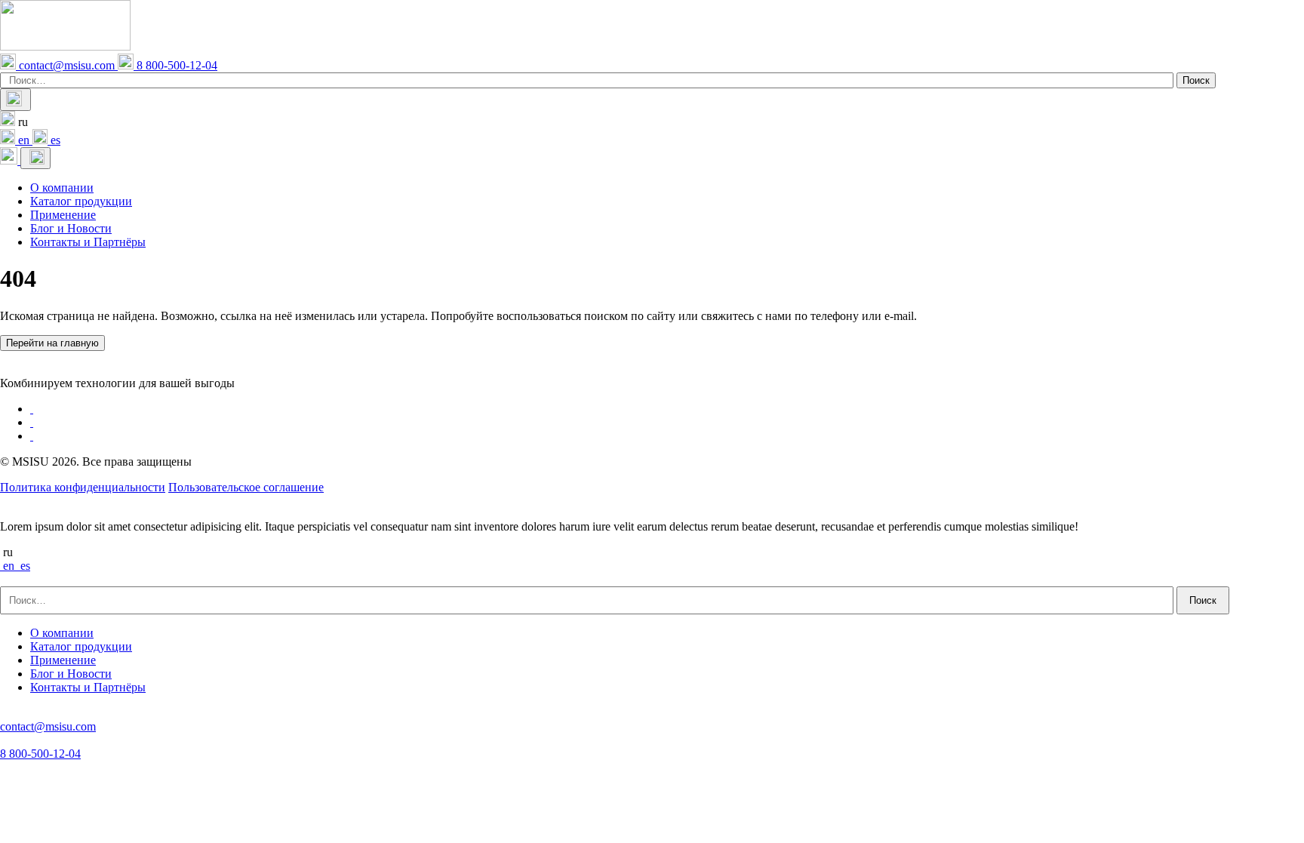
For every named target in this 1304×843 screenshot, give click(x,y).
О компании (62, 187)
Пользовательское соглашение (246, 487)
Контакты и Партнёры (88, 241)
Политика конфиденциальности (82, 487)
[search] (15, 99)
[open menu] (35, 158)
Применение (63, 214)
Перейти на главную (52, 343)
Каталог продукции (81, 201)
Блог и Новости (71, 228)
